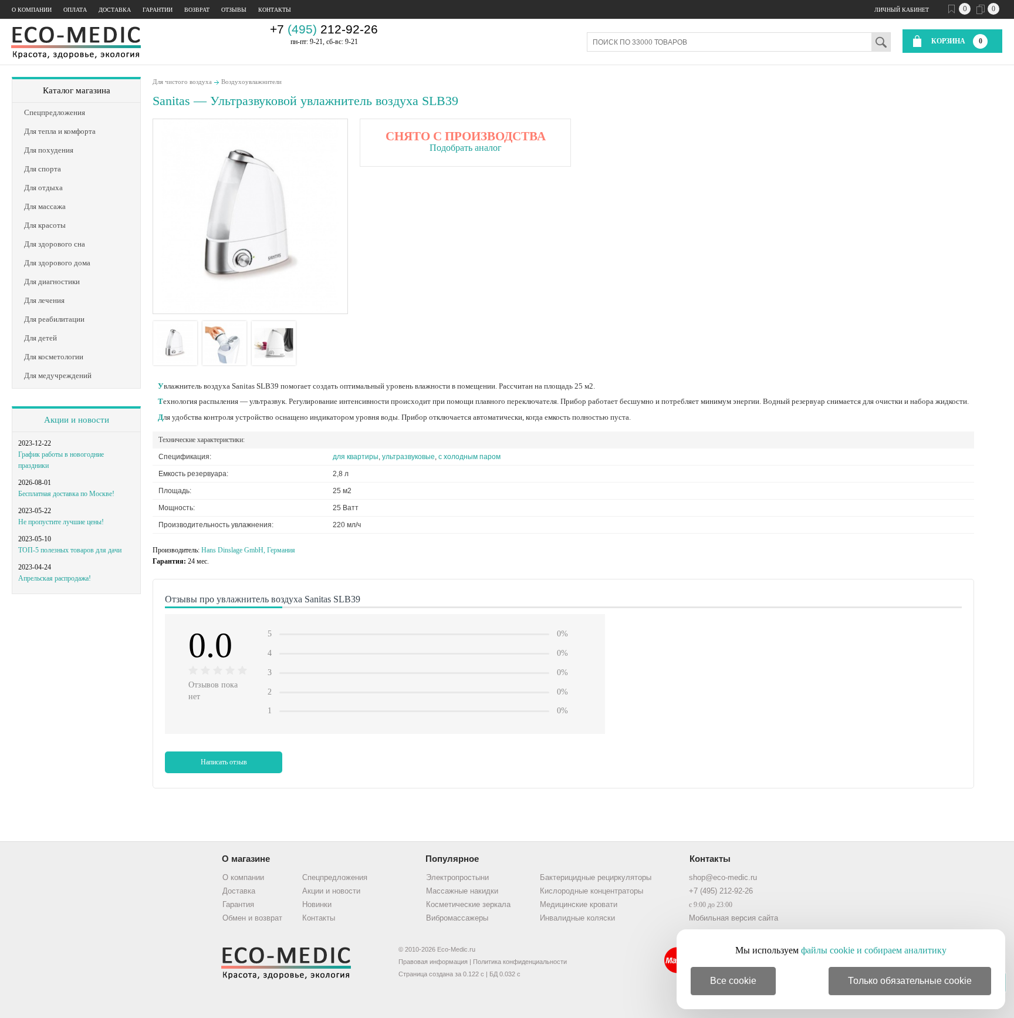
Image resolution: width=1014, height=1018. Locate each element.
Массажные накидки (462, 890)
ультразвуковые (408, 457)
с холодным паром (469, 457)
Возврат (196, 9)
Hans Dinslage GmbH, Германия (248, 550)
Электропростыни (457, 877)
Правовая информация (433, 961)
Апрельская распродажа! (54, 578)
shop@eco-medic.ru (723, 877)
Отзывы (233, 9)
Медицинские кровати (578, 904)
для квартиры (355, 457)
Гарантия (238, 904)
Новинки (317, 904)
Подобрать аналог (466, 148)
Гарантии (158, 9)
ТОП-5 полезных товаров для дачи (69, 550)
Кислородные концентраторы (591, 890)
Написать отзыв (224, 762)
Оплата (75, 9)
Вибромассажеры (457, 917)
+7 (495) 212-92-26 (721, 890)
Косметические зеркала (468, 904)
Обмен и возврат (252, 917)
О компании (32, 9)
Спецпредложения (334, 877)
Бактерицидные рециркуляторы (595, 877)
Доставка (115, 9)
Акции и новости (76, 419)
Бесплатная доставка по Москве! (66, 494)
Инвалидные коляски (577, 917)
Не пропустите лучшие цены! (61, 522)
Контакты (274, 9)
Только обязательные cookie (910, 981)
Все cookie (733, 981)
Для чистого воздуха (182, 81)
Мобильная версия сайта (733, 917)
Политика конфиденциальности (520, 961)
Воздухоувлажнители (251, 81)
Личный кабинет (901, 9)
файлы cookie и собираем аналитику (874, 950)
